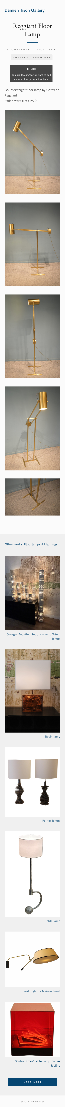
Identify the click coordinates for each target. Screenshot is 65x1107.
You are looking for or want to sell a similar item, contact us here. (31, 74)
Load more (33, 1082)
